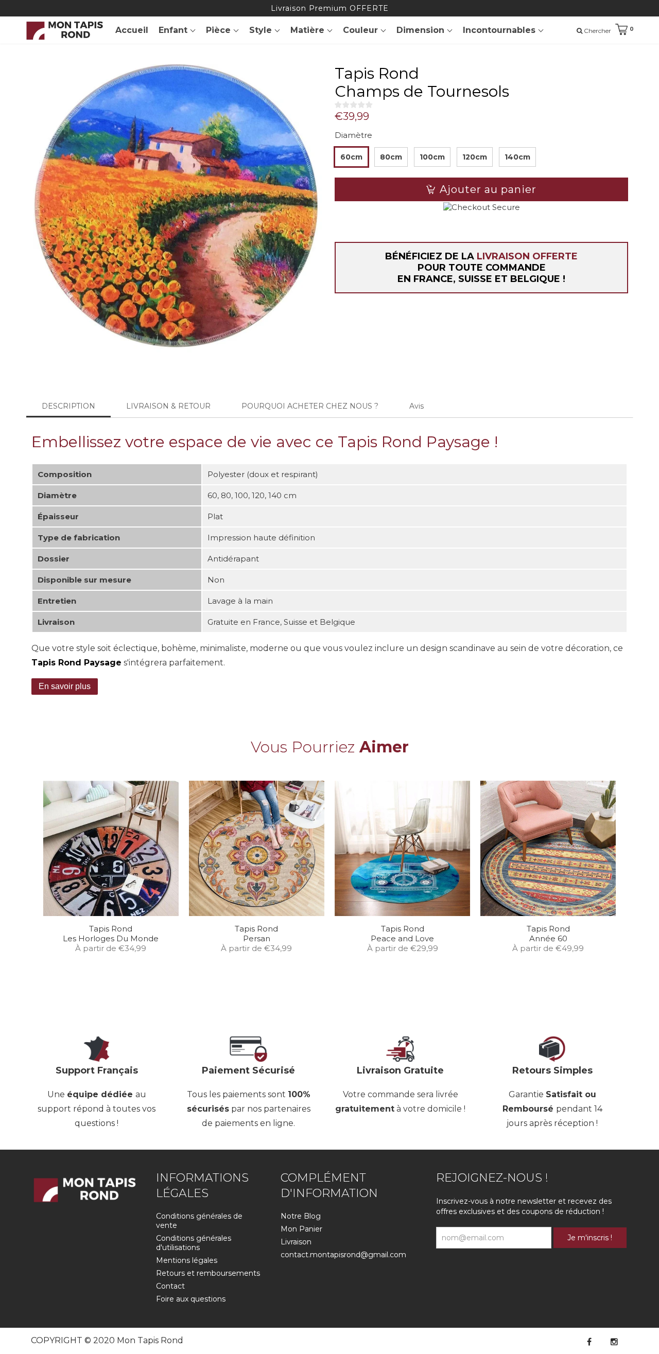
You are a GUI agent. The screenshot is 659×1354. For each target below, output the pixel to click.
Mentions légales (186, 1260)
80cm (391, 157)
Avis (416, 406)
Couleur (361, 30)
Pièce (219, 30)
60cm (351, 157)
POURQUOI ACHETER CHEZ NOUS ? (309, 406)
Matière (308, 30)
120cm (474, 157)
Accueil (131, 30)
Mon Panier (301, 1229)
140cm (517, 157)
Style (261, 30)
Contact (170, 1286)
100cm (432, 157)
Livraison (296, 1241)
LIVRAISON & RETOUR (168, 406)
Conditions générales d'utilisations (193, 1243)
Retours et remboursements (208, 1273)
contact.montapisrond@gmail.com (343, 1254)
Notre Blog (301, 1216)
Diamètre (353, 135)
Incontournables (500, 30)
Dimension (421, 30)
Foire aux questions (191, 1299)
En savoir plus (65, 686)
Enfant (174, 30)
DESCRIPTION (68, 406)
